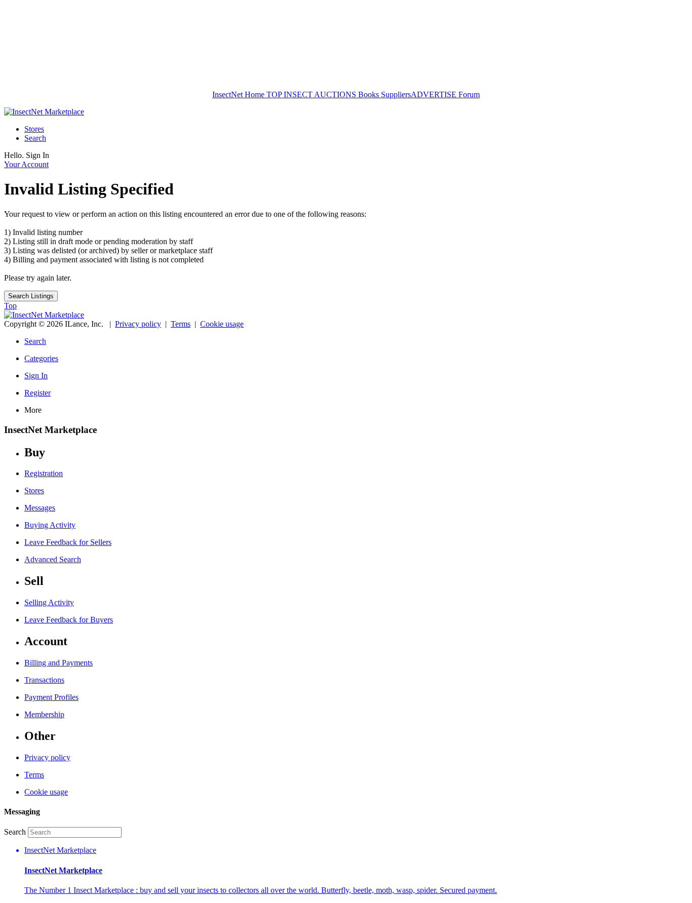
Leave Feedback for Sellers (67, 542)
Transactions (44, 680)
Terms (180, 324)
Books (368, 94)
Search (35, 138)
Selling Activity (49, 602)
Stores (34, 129)
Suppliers (396, 94)
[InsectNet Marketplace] (44, 111)
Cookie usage (222, 324)
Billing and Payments (58, 662)
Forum (468, 94)
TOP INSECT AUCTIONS (310, 94)
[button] (356, 870)
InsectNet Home (238, 94)
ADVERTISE (433, 94)
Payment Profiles (51, 697)
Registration (43, 473)
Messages (39, 507)
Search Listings (31, 296)
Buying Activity (49, 525)
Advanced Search (52, 559)
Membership (44, 714)
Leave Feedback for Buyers (68, 619)
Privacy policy (138, 324)
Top (10, 305)
